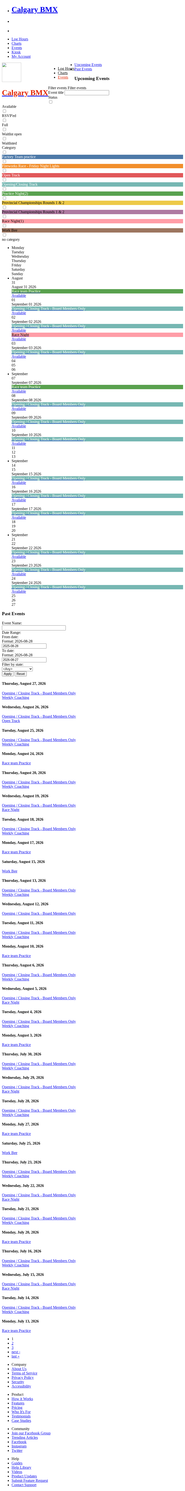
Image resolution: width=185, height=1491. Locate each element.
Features (18, 1403)
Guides (17, 1463)
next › (16, 1352)
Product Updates (24, 1476)
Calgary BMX (35, 9)
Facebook (19, 1442)
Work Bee (9, 871)
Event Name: (12, 623)
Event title (56, 92)
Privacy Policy (23, 1377)
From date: (10, 637)
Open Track (11, 721)
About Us (19, 1369)
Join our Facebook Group (31, 1433)
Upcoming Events (88, 65)
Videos (17, 1472)
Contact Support (24, 1485)
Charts (16, 43)
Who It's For (21, 1412)
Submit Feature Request (30, 1480)
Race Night (10, 810)
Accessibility (21, 1386)
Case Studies (21, 1420)
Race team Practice (16, 763)
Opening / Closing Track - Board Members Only (39, 693)
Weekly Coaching (15, 697)
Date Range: (11, 632)
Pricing (17, 1407)
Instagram (19, 1446)
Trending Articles (25, 1437)
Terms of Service (24, 1373)
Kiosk (16, 52)
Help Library (21, 1467)
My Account (21, 56)
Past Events (83, 69)
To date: (8, 651)
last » (16, 1356)
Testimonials (21, 1416)
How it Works (22, 1399)
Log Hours (20, 39)
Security (18, 1382)
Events (17, 48)
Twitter (17, 1450)
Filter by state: (12, 664)
